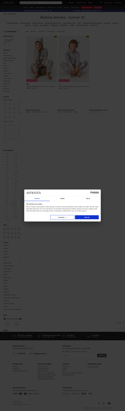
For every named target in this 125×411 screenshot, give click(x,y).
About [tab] (88, 198)
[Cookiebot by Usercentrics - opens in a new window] (91, 193)
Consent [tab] (37, 198)
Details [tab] (62, 198)
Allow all (86, 217)
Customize (61, 217)
